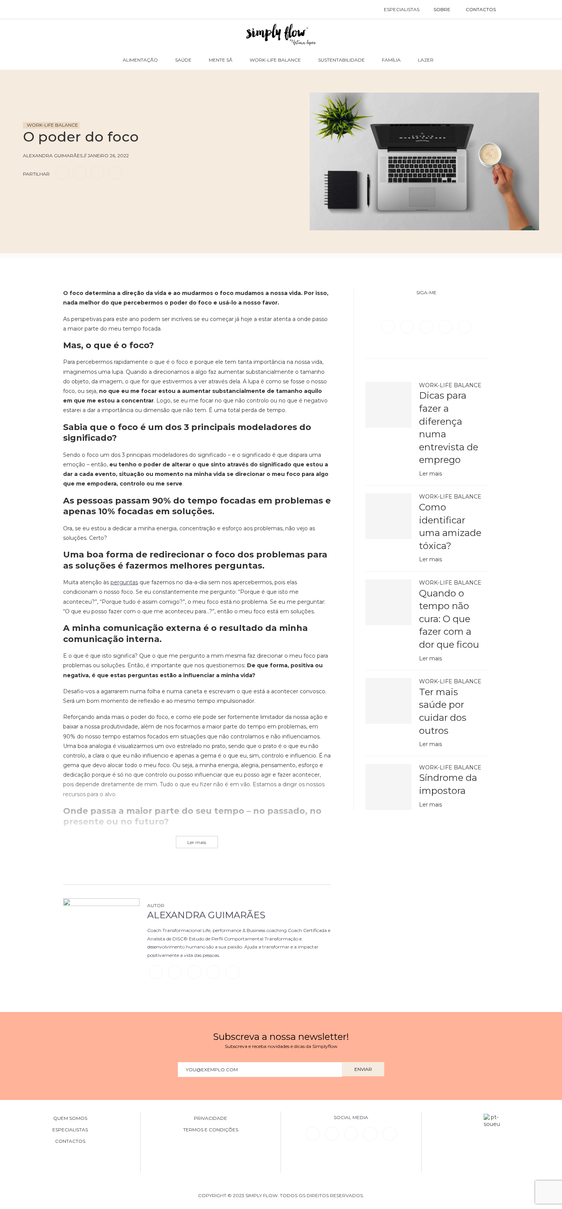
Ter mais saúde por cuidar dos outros (442, 711)
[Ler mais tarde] (30, 195)
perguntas (124, 582)
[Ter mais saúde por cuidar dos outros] (388, 701)
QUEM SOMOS (70, 1118)
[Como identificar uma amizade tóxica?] (388, 516)
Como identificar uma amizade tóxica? (450, 526)
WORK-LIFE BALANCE (275, 60)
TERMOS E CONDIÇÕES (210, 1130)
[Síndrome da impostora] (388, 787)
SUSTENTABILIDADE (341, 60)
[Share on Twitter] (80, 173)
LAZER (426, 60)
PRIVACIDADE (210, 1118)
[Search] (511, 9)
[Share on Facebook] (62, 173)
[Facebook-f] (332, 1134)
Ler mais (430, 473)
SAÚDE (183, 60)
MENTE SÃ (220, 60)
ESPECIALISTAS (401, 9)
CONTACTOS (481, 9)
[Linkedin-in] (312, 1134)
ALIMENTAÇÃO (140, 60)
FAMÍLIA (391, 60)
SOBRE (442, 9)
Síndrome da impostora (448, 784)
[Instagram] (427, 326)
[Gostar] (43, 195)
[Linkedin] (446, 326)
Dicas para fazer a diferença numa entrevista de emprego (448, 427)
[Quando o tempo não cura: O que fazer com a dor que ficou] (388, 602)
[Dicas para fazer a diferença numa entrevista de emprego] (388, 405)
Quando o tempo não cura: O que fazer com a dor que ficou (449, 619)
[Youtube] (464, 326)
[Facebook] (388, 326)
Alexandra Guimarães (206, 915)
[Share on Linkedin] (97, 173)
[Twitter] (407, 326)
